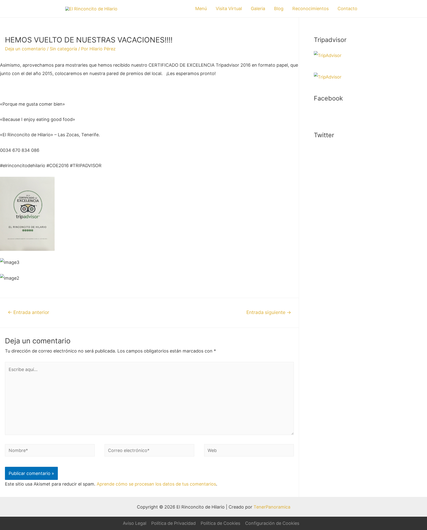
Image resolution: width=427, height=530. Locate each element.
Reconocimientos (310, 8)
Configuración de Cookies (272, 523)
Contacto (347, 8)
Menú (201, 8)
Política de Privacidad (173, 523)
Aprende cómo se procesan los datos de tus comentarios (156, 484)
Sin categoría (63, 48)
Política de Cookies (220, 523)
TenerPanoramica (272, 507)
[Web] (249, 451)
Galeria (258, 8)
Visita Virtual (229, 8)
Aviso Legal (134, 523)
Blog (278, 8)
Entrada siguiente (268, 312)
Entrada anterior (28, 312)
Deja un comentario (25, 48)
